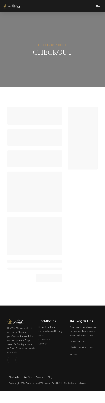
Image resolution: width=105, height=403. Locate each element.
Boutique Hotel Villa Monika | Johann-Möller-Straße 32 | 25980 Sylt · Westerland (83, 331)
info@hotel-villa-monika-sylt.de (82, 350)
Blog (50, 377)
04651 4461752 (77, 341)
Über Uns (27, 377)
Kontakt (43, 343)
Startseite (14, 377)
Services (40, 377)
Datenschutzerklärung (50, 331)
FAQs (41, 335)
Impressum (44, 339)
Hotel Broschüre (47, 327)
